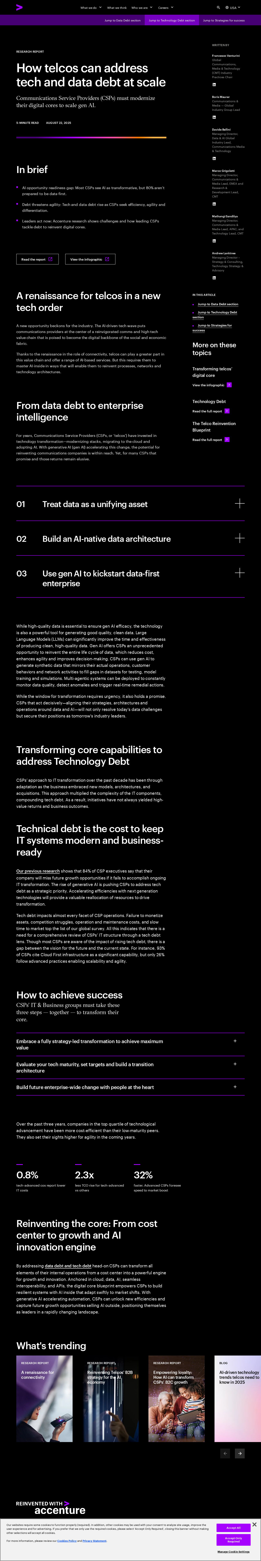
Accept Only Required (233, 1540)
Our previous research (38, 871)
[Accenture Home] (28, 7)
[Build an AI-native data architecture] (130, 538)
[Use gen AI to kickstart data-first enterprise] (130, 576)
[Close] (254, 1524)
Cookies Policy (67, 1541)
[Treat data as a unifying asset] (130, 503)
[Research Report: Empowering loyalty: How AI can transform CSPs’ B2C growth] (176, 1399)
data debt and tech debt (68, 1265)
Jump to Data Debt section (218, 304)
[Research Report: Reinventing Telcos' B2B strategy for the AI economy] (110, 1399)
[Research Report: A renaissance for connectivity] (44, 1399)
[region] (130, 1540)
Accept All (234, 1528)
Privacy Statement (94, 1541)
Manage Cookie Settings (234, 1551)
